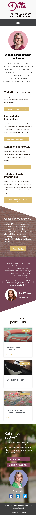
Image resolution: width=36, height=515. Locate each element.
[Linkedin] (18, 496)
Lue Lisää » (9, 354)
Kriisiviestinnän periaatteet (13, 348)
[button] (18, 22)
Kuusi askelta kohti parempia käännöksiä (15, 411)
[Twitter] (25, 496)
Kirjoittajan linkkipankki (16, 380)
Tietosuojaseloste (18, 513)
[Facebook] (11, 496)
